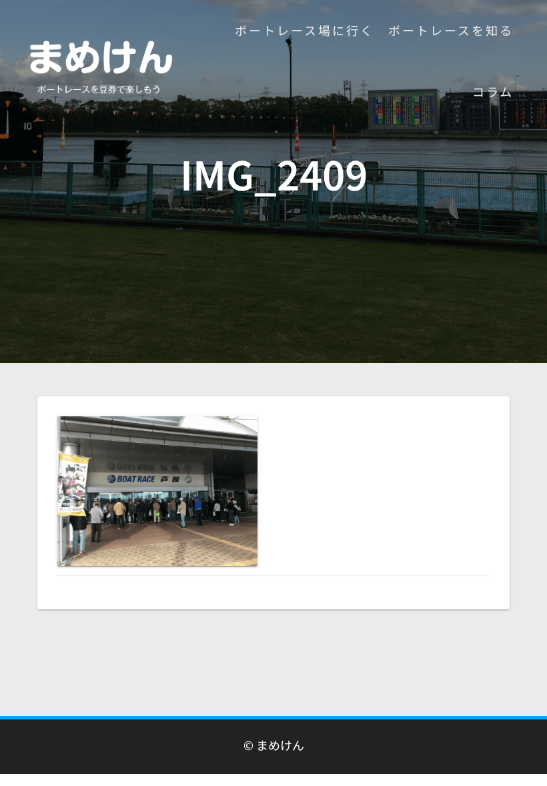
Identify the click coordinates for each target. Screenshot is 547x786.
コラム (493, 91)
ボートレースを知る (451, 30)
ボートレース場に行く (304, 30)
